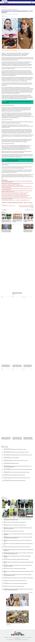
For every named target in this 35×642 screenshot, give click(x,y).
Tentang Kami (6, 637)
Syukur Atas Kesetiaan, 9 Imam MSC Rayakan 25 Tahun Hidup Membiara (17, 221)
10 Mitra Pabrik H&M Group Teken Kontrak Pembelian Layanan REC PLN (14, 480)
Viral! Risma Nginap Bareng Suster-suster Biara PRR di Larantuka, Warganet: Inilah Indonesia (18, 469)
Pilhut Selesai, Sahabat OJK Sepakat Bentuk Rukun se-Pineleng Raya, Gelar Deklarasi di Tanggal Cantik (18, 562)
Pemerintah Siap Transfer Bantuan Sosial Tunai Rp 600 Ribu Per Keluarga (15, 449)
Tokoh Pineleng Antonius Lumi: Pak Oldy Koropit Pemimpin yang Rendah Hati (15, 583)
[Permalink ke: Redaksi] (2, 16)
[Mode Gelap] (31, 2)
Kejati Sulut (25, 202)
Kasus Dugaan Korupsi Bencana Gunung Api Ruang (15, 202)
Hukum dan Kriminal (11, 9)
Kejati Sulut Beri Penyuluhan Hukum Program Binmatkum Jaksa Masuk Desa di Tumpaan (15, 192)
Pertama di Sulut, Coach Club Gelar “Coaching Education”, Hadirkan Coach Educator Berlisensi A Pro (28, 366)
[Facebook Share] (25, 210)
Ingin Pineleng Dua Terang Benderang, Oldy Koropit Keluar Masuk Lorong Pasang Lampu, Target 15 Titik (18, 572)
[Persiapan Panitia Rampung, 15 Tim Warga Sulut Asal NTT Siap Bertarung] (28, 216)
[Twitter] (13, 635)
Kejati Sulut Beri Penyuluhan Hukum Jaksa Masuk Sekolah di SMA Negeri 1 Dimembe (14, 196)
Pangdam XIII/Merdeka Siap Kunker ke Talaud (8, 205)
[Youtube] (18, 635)
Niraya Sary (30, 202)
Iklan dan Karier (17, 638)
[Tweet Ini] (27, 210)
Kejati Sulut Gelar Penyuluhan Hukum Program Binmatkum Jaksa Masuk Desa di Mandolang (16, 195)
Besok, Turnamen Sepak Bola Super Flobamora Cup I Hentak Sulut (17, 293)
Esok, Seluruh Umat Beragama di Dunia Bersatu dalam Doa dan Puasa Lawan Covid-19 (17, 477)
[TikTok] (22, 635)
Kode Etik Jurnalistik (16, 637)
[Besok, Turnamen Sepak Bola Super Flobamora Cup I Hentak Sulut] (17, 258)
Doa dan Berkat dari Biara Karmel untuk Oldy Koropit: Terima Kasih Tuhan (15, 580)
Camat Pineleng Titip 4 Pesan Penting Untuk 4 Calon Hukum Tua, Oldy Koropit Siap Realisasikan (18, 577)
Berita (2, 9)
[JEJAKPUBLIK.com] (5, 2)
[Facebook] (11, 635)
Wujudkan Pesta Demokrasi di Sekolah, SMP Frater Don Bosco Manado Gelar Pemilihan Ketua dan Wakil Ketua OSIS (17, 438)
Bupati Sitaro (4, 202)
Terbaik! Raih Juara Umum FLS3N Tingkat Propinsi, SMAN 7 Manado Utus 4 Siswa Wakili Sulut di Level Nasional (28, 231)
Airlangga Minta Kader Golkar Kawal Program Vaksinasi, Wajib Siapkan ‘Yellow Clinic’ (16, 472)
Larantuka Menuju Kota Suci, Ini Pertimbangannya (11, 457)
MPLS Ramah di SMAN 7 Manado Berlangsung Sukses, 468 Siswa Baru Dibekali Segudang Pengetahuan (17, 556)
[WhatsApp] (20, 635)
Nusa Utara (15, 9)
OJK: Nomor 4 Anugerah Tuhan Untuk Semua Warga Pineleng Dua (14, 586)
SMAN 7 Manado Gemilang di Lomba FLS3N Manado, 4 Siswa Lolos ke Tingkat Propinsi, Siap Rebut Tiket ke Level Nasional (18, 566)
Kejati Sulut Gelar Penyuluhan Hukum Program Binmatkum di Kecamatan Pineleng (14, 194)
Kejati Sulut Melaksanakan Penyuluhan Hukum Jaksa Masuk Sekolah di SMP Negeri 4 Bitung (15, 200)
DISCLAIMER (29, 637)
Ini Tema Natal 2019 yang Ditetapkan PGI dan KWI (11, 463)
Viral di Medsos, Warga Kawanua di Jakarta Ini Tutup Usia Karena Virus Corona (16, 460)
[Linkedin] (17, 635)
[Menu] (2, 2)
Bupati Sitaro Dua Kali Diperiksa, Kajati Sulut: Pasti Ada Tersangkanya (12, 185)
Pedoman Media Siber (23, 637)
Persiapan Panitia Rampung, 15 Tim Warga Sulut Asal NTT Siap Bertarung (28, 221)
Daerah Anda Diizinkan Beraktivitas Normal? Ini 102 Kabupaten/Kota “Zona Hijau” (16, 452)
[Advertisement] (17, 489)
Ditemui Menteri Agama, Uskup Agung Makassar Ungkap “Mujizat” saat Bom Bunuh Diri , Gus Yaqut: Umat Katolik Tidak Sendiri (18, 466)
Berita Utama (6, 9)
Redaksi (10, 637)
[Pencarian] (32, 2)
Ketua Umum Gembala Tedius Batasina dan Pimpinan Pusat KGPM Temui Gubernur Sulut (6, 438)
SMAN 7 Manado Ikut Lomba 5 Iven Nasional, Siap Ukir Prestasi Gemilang (15, 568)
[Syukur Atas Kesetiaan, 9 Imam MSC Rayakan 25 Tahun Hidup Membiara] (17, 216)
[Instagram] (15, 635)
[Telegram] (23, 635)
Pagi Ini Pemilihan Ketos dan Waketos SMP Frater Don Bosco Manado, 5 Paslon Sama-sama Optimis (17, 366)
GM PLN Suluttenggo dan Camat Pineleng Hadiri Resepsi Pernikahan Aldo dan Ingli (16, 559)
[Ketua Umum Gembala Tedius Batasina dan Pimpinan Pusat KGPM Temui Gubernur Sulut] (6, 403)
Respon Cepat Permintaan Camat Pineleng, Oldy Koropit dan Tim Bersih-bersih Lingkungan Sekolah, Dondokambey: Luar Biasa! (17, 575)
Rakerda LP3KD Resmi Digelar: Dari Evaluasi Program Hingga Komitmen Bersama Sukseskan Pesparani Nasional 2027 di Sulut (6, 231)
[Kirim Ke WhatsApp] (32, 210)
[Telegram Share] (31, 210)
